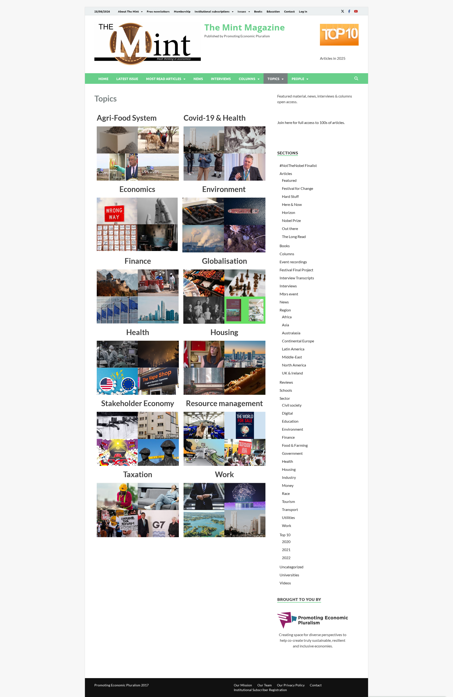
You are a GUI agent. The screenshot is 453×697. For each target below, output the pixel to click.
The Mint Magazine (244, 27)
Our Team (264, 685)
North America (294, 365)
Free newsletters (158, 11)
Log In (303, 11)
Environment (224, 189)
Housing (224, 332)
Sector (285, 398)
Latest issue (127, 78)
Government (292, 453)
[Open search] (356, 78)
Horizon (288, 212)
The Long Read (294, 236)
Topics (273, 78)
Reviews (286, 382)
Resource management (224, 403)
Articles (286, 173)
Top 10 (285, 534)
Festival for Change (297, 188)
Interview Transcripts (297, 278)
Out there (290, 228)
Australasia (291, 333)
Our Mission (243, 685)
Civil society (292, 405)
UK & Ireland (292, 373)
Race (286, 493)
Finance (138, 260)
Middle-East (292, 357)
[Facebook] (349, 11)
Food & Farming (295, 445)
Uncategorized (291, 567)
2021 (286, 549)
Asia (285, 325)
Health (137, 332)
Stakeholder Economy (137, 403)
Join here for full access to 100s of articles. (311, 122)
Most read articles (163, 78)
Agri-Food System (127, 117)
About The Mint (128, 11)
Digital (287, 413)
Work (224, 474)
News (198, 78)
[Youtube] (356, 11)
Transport (290, 509)
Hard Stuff (290, 196)
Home (103, 78)
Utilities (288, 517)
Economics (137, 189)
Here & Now (292, 204)
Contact (289, 11)
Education (273, 11)
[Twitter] (342, 11)
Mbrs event (289, 294)
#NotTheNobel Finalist (298, 165)
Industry (289, 477)
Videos (285, 583)
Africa (287, 316)
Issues (242, 11)
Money (288, 485)
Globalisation (224, 260)
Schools (286, 390)
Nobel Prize (291, 220)
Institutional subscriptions (212, 11)
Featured (289, 180)
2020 (286, 541)
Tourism (288, 501)
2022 (286, 557)
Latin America (293, 349)
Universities (289, 575)
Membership (182, 11)
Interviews (221, 78)
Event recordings (293, 261)
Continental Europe (298, 341)
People (298, 78)
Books (258, 11)
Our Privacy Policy (291, 685)
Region (285, 310)
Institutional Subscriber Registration (260, 690)
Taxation (137, 474)
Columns (247, 78)
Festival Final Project (296, 270)
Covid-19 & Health (215, 117)
